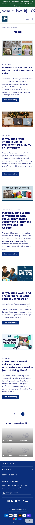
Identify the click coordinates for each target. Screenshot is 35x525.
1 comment (6, 210)
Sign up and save (11, 482)
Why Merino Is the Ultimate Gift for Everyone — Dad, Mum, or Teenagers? (16, 143)
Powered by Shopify (17, 522)
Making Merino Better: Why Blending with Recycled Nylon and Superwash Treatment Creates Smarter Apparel (16, 220)
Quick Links (8, 463)
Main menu (7, 469)
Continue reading (10, 100)
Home (3, 27)
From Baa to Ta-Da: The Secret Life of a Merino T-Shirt (17, 70)
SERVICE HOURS (9, 475)
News (7, 27)
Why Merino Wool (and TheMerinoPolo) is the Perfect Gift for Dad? (16, 296)
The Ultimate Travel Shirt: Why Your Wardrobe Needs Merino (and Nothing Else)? (17, 366)
